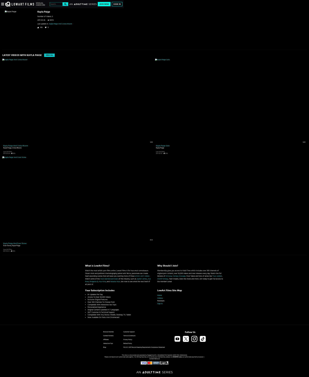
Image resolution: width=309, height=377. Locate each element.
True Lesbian (217, 276)
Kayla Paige (7, 148)
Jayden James (142, 279)
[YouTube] (177, 339)
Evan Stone (7, 245)
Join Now (104, 4)
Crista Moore (16, 148)
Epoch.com (115, 357)
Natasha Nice (115, 281)
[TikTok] (203, 339)
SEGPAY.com (177, 357)
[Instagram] (194, 339)
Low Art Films (7, 151)
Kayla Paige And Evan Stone (14, 243)
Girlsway (169, 276)
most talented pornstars (109, 279)
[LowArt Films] (19, 4)
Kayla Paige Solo (163, 146)
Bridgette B (94, 281)
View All (49, 55)
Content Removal (154, 358)
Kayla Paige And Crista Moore (60, 24)
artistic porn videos (142, 276)
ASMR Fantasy (162, 279)
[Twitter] (186, 339)
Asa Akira (102, 281)
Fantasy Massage (179, 276)
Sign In (117, 4)
